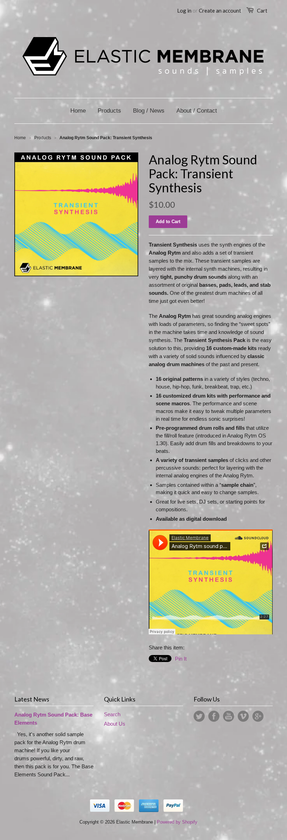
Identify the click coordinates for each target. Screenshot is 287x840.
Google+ (258, 716)
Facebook (213, 716)
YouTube (228, 716)
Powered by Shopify (177, 822)
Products (42, 137)
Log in (184, 10)
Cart (262, 10)
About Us (114, 724)
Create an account (220, 10)
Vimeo (243, 716)
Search (112, 714)
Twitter (199, 716)
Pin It (181, 659)
